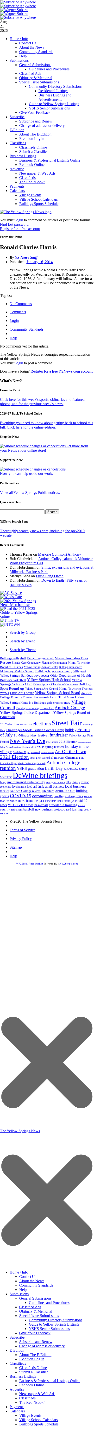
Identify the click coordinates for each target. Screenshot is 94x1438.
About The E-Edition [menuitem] (35, 1355)
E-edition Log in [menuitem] (31, 1359)
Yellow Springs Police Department (26, 712)
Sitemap (16, 847)
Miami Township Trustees (76, 688)
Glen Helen (75, 697)
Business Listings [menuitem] (23, 1376)
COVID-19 (20, 795)
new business (44, 809)
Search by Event (22, 641)
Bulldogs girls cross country (52, 702)
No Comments (21, 304)
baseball (28, 809)
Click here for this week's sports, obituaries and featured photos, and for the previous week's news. (42, 401)
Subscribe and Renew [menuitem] (35, 1342)
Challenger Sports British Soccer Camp (35, 730)
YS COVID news (20, 805)
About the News (31, 47)
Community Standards (36, 52)
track (79, 796)
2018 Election (68, 741)
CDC (28, 684)
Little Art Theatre (22, 693)
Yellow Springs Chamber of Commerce (55, 684)
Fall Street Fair (26, 725)
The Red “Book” (32, 182)
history (76, 782)
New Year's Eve (27, 741)
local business (75, 786)
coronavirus (42, 796)
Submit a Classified (34, 152)
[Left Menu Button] (47, 1265)
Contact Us (27, 43)
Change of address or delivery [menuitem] (42, 1346)
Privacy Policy (21, 839)
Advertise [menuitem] (17, 1389)
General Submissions (35, 65)
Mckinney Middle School (17, 671)
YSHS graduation (30, 768)
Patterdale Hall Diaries (57, 801)
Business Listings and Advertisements (54, 97)
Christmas (71, 757)
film (68, 782)
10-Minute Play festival (31, 735)
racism (88, 796)
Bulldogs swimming (27, 708)
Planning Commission (54, 662)
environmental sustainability (26, 782)
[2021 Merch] (20, 605)
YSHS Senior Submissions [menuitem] (49, 1329)
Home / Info (19, 39)
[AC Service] (11, 593)
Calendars (17, 191)
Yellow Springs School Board (57, 693)
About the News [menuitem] (31, 1281)
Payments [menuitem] (17, 1407)
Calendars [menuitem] (17, 1411)
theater (4, 791)
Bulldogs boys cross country (53, 671)
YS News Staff (26, 257)
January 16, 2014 (39, 262)
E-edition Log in (31, 138)
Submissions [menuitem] (19, 1294)
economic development (13, 786)
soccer (4, 813)
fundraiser (59, 734)
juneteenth (35, 752)
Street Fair (67, 723)
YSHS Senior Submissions (49, 108)
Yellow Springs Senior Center (41, 667)
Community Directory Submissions (55, 86)
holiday (70, 730)
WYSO (4, 693)
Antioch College (70, 707)
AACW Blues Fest (71, 769)
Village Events (30, 195)
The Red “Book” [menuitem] (32, 1402)
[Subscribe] (10, 624)
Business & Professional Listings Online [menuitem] (49, 1381)
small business (54, 786)
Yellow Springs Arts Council (41, 688)
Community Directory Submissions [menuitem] (55, 1320)
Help (23, 56)
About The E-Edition (35, 134)
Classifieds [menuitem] (18, 1363)
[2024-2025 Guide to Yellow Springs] (20, 616)
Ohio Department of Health (70, 675)
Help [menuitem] (23, 1290)
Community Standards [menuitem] (36, 1285)
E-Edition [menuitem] (17, 1350)
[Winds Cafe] (11, 597)
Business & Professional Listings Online (49, 160)
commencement (84, 742)
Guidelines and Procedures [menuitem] (49, 1303)
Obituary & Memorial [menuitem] (35, 1311)
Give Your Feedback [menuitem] (34, 1333)
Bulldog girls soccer (70, 667)
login (19, 220)
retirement (16, 809)
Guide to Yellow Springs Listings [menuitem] (54, 1324)
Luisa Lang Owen (49, 576)
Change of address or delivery (42, 125)
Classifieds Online (33, 147)
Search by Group (23, 632)
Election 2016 (29, 747)
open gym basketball (41, 757)
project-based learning (68, 809)
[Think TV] (9, 620)
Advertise (17, 169)
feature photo (8, 801)
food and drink (35, 786)
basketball (41, 805)
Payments (17, 186)
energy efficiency (55, 782)
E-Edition (17, 130)
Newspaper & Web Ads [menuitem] (37, 1394)
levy (3, 782)
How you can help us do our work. (26, 473)
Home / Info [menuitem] (19, 1272)
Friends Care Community (26, 662)
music (85, 782)
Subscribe (17, 117)
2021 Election (14, 757)
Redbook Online (31, 165)
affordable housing (63, 805)
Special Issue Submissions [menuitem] (39, 1316)
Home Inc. (47, 708)
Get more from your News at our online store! (44, 448)
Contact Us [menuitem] (27, 1276)
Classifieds (18, 143)
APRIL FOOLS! (65, 791)
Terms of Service (22, 830)
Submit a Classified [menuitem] (34, 1372)
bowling (59, 796)
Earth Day (54, 768)
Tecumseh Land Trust (50, 697)
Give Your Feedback (34, 112)
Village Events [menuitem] (30, 1415)
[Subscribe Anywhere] (18, 2)
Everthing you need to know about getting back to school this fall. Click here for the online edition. (46, 425)
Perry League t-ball (40, 658)
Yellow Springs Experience (10, 747)
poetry (87, 809)
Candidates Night (21, 752)
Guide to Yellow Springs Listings (54, 104)
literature (48, 791)
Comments (18, 312)
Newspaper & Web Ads (37, 173)
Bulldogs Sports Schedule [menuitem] (38, 1424)
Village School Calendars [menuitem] (38, 1420)
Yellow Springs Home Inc (16, 702)
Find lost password (14, 224)
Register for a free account (20, 229)
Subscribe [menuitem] (17, 1337)
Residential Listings (53, 91)
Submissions (19, 60)
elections (42, 723)
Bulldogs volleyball (13, 658)
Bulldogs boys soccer (35, 675)
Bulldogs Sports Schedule (38, 204)
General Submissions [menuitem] (35, 1298)
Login (14, 321)
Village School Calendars (38, 199)
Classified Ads (30, 73)
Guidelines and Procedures (49, 69)
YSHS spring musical (50, 747)
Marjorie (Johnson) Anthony (59, 554)
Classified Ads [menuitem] (30, 1307)
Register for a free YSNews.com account (62, 371)
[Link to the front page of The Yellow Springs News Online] (25, 212)
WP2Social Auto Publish (29, 863)
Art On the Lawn (70, 751)
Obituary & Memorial (35, 78)
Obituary (70, 796)
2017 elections (9, 724)
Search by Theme (23, 650)
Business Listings (23, 156)
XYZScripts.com (68, 863)
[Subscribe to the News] (14, 10)
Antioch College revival (25, 791)
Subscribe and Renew (35, 121)
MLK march (52, 742)
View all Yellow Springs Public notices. (30, 493)
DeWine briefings (40, 775)
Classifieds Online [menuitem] (33, 1368)
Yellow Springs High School (49, 680)
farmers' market (47, 752)
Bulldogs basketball (13, 680)
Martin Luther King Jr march (31, 763)
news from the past (31, 801)
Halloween (59, 757)
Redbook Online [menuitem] (31, 1385)
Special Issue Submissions (39, 82)
